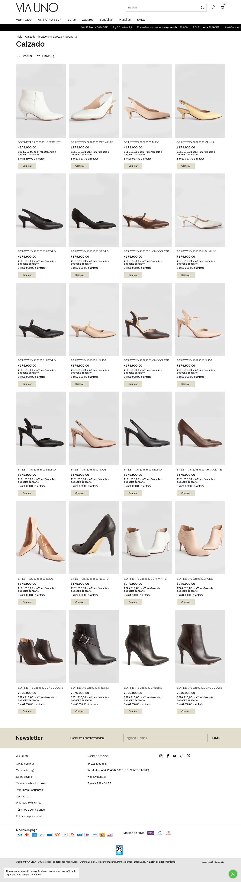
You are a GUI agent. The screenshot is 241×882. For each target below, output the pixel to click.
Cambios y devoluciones (31, 783)
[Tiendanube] (213, 862)
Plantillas (125, 19)
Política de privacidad (29, 816)
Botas (71, 19)
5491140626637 (98, 763)
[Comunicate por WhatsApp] (233, 874)
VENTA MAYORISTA (28, 803)
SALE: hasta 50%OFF (76, 27)
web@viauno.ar (97, 776)
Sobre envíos (24, 776)
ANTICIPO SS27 (49, 19)
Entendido (36, 874)
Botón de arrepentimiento (162, 862)
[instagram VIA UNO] (161, 756)
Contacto (22, 796)
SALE (141, 19)
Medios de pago (25, 770)
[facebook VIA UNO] (168, 756)
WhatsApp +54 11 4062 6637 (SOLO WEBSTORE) (118, 770)
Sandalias (106, 19)
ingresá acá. (139, 862)
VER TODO (24, 19)
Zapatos (87, 19)
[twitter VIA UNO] (188, 756)
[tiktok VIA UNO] (181, 756)
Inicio (19, 36)
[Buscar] (202, 7)
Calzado (30, 36)
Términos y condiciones (30, 809)
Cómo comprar (25, 763)
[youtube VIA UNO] (174, 756)
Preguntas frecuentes (29, 790)
